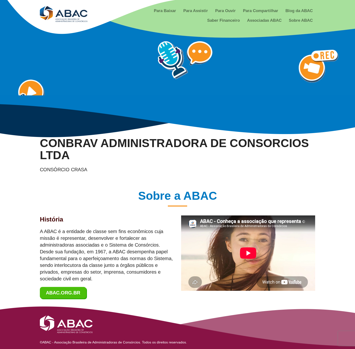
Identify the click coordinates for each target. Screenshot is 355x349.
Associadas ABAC (264, 20)
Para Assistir (195, 10)
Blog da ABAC (299, 10)
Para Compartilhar (260, 10)
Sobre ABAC (301, 20)
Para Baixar (165, 10)
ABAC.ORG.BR (63, 292)
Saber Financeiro (223, 20)
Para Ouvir (225, 10)
